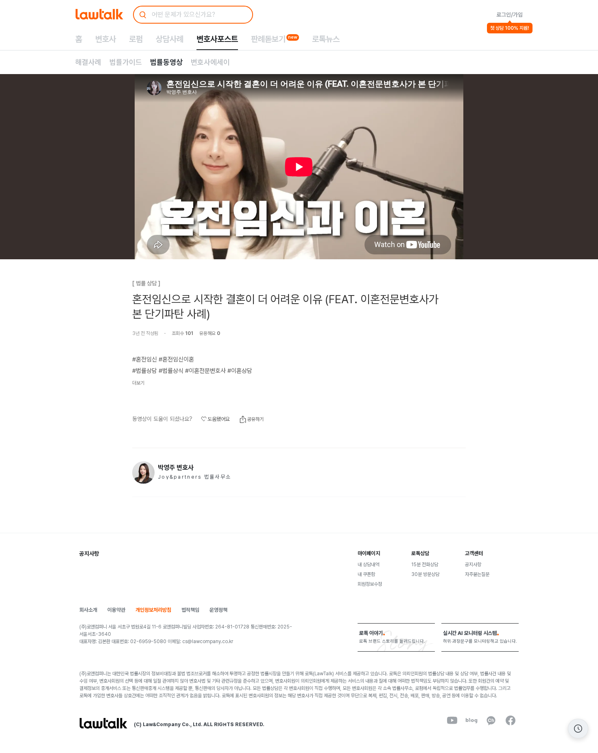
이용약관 (116, 610)
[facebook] (510, 720)
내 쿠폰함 (366, 574)
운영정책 (218, 610)
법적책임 (190, 610)
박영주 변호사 (176, 467)
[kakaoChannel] (491, 720)
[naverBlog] (471, 720)
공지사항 (473, 564)
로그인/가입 (509, 14)
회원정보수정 (370, 584)
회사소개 (88, 610)
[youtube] (452, 720)
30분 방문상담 (425, 574)
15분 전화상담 (424, 564)
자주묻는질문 (477, 574)
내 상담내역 (368, 564)
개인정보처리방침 (153, 610)
